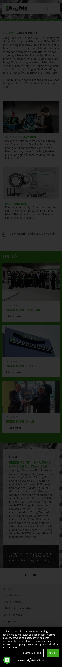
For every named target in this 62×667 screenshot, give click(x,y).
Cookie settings (32, 652)
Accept (53, 652)
